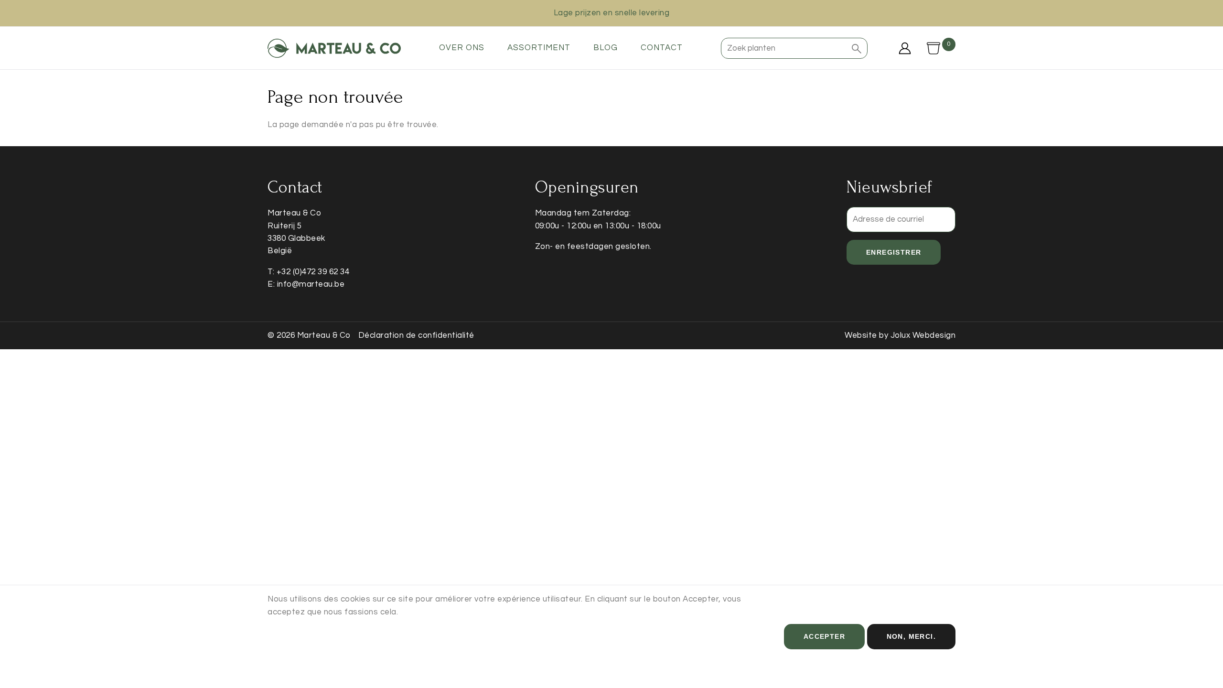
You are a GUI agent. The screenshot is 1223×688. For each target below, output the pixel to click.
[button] (857, 48)
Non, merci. (911, 636)
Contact (662, 47)
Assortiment (538, 47)
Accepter (824, 636)
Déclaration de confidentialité (416, 335)
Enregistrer (893, 252)
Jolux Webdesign (923, 335)
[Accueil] (334, 48)
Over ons (461, 47)
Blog (605, 47)
